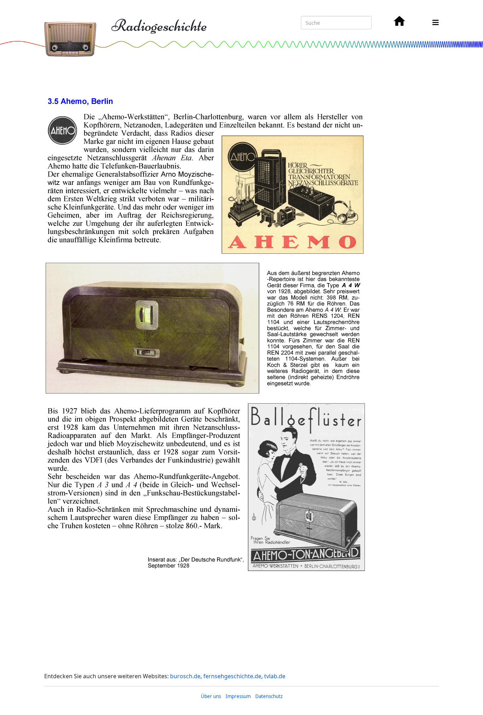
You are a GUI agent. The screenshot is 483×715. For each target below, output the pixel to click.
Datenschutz (269, 696)
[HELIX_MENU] (435, 22)
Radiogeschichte (159, 25)
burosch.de (185, 676)
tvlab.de (274, 676)
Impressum (238, 696)
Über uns (211, 696)
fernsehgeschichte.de (232, 676)
